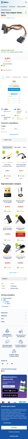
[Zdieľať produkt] (26, 12)
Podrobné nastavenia (14, 432)
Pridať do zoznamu (7, 70)
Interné (8, 303)
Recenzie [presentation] (8, 77)
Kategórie (4, 278)
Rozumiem (14, 427)
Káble (7, 178)
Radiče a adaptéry (21, 6)
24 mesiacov (14, 286)
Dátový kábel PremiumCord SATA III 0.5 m (7, 165)
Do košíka (8, 211)
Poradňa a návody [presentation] (16, 77)
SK (4, 370)
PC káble (7, 301)
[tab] (3, 77)
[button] (14, 313)
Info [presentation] (3, 77)
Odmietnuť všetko (14, 436)
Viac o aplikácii (7, 386)
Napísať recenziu (15, 89)
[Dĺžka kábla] (3, 152)
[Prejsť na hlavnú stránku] (5, 2)
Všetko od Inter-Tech (6, 9)
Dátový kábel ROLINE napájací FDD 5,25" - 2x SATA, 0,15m (21, 165)
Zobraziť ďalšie (13, 272)
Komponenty (12, 6)
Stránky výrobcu (14, 288)
